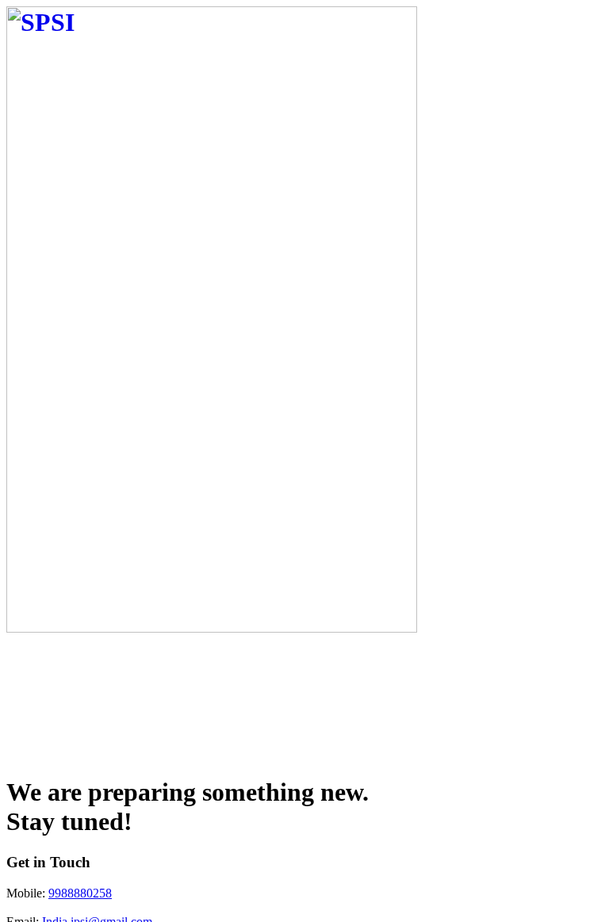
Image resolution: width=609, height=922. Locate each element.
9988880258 (80, 893)
